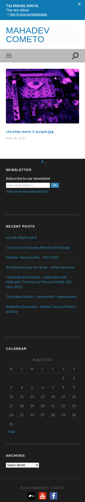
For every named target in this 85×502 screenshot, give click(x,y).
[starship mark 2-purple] (42, 96)
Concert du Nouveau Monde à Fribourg (37, 247)
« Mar (10, 431)
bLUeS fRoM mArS (21, 237)
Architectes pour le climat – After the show (40, 267)
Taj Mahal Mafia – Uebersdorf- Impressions (41, 296)
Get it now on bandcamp (28, 14)
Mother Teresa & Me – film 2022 (32, 257)
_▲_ (43, 160)
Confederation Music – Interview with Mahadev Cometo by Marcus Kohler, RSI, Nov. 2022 (39, 282)
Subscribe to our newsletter (28, 178)
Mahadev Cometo (48, 488)
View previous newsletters (27, 191)
